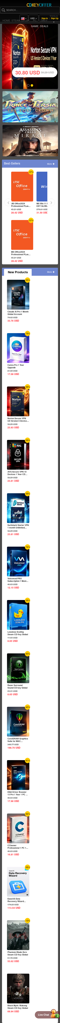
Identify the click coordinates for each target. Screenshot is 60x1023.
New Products (18, 272)
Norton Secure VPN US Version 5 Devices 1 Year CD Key (18, 421)
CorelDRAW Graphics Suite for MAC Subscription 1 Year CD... (18, 742)
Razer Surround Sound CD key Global (18, 686)
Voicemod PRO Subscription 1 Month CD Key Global (18, 581)
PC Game (34, 23)
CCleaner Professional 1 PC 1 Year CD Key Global (17, 848)
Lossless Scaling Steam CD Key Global (18, 633)
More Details (22, 198)
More (49, 163)
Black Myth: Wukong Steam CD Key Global (18, 1006)
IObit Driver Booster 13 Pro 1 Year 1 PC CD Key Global (18, 794)
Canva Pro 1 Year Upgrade (44, 204)
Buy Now (30, 108)
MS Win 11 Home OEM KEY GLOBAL (21, 204)
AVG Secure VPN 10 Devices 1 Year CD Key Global (17, 474)
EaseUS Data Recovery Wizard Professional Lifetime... (16, 902)
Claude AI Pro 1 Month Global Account (18, 313)
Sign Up (54, 18)
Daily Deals (44, 23)
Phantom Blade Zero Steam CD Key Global (18, 953)
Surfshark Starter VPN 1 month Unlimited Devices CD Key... (18, 528)
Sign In (45, 18)
